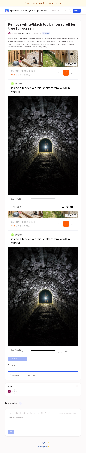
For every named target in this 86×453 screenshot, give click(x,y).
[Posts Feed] (66, 10)
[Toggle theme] (70, 10)
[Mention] (42, 413)
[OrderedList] (31, 413)
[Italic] (20, 413)
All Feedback (46, 10)
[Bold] (17, 413)
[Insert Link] (49, 413)
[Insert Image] (45, 413)
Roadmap (55, 10)
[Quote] (38, 413)
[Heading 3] (13, 413)
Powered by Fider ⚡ (43, 443)
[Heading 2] (9, 413)
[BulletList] (27, 413)
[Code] (34, 413)
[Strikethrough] (24, 413)
